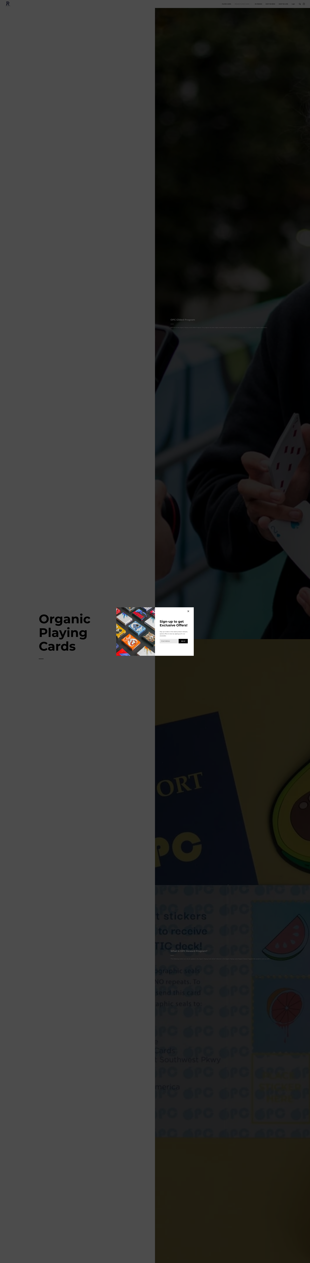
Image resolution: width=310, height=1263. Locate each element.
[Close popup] (188, 611)
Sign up (183, 641)
